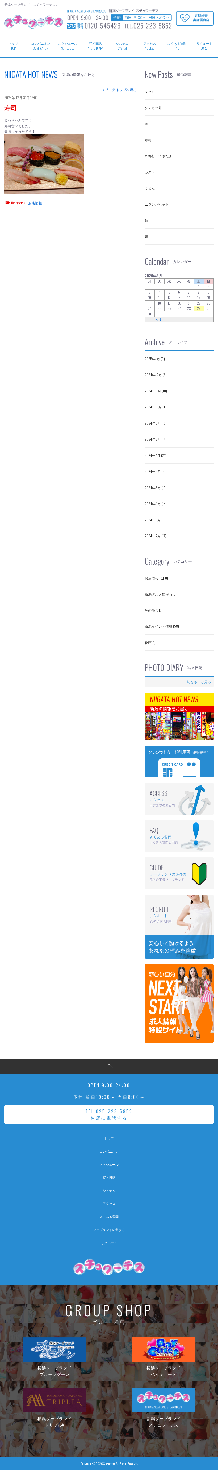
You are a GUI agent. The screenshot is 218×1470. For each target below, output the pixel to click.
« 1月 (159, 319)
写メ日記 (95, 45)
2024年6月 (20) (156, 471)
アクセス (149, 45)
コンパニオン (40, 45)
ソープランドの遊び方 (109, 1229)
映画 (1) (150, 642)
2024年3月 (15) (156, 520)
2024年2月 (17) (155, 535)
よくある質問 (176, 45)
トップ (109, 1138)
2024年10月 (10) (156, 407)
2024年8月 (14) (156, 439)
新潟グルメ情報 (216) (161, 594)
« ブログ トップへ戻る (119, 89)
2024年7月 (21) (155, 455)
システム (122, 45)
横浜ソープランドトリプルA (54, 1421)
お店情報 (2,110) (156, 578)
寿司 (10, 107)
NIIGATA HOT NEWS (31, 74)
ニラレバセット (157, 204)
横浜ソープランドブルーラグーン (54, 1370)
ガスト (150, 172)
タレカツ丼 (153, 107)
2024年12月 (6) (156, 374)
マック (150, 91)
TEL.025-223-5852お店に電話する (109, 1114)
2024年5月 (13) (156, 487)
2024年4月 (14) (156, 503)
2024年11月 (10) (156, 391)
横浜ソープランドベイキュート (163, 1370)
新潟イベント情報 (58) (162, 626)
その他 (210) (154, 610)
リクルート (109, 1242)
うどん (150, 188)
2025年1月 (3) (155, 358)
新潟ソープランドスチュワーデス (163, 1421)
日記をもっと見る (197, 681)
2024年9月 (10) (156, 423)
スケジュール (67, 45)
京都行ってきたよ (158, 155)
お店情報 (35, 202)
